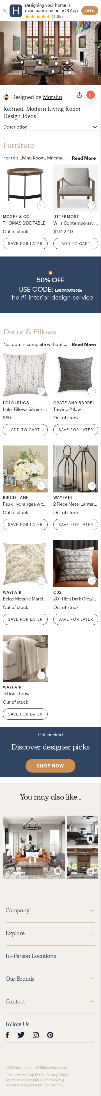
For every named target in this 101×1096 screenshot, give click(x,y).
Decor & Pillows (29, 331)
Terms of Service (19, 1080)
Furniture (18, 145)
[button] (50, 284)
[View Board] (34, 847)
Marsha (52, 97)
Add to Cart (75, 243)
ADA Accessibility (48, 1080)
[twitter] (21, 1035)
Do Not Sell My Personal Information (33, 1085)
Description (15, 126)
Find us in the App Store (25, 1075)
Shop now (50, 765)
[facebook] (7, 1035)
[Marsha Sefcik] (6, 97)
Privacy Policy (57, 1075)
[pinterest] (50, 1035)
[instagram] (36, 1035)
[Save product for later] (41, 205)
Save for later (25, 243)
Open (90, 11)
